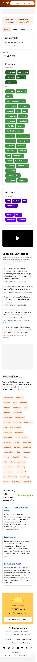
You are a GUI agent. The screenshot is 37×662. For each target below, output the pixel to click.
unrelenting (11, 82)
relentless (21, 77)
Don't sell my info (17, 652)
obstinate (21, 146)
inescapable (23, 72)
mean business (23, 136)
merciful (16, 201)
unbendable (8, 472)
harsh (25, 111)
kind (8, 201)
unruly (6, 482)
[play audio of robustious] (10, 613)
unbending (11, 170)
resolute (23, 151)
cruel (15, 403)
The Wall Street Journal (13, 292)
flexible (9, 215)
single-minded (21, 161)
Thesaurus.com (7, 3)
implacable (11, 72)
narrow (17, 442)
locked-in (10, 136)
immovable (11, 121)
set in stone (18, 156)
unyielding (22, 180)
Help (7, 643)
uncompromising (13, 175)
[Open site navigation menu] (3, 3)
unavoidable (8, 467)
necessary (11, 141)
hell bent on (11, 116)
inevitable (17, 422)
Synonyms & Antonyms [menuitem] (7, 29)
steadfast (16, 457)
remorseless (11, 151)
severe (9, 161)
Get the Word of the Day (17, 619)
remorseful (11, 220)
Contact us (26, 639)
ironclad (20, 126)
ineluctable (22, 121)
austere (7, 403)
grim (25, 407)
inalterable (8, 417)
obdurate (10, 146)
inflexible (10, 126)
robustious (18, 609)
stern (25, 457)
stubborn (10, 166)
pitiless (17, 447)
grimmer (7, 412)
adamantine (21, 91)
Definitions (27, 29)
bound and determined (15, 101)
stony (12, 462)
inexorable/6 (23, 22)
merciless (10, 77)
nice (24, 201)
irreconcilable (15, 427)
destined (23, 403)
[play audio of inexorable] (6, 42)
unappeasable (22, 166)
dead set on (23, 106)
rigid (8, 156)
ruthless (26, 452)
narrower (7, 442)
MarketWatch (10, 282)
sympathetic (11, 206)
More (15, 29)
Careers (17, 639)
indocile (7, 422)
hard (18, 111)
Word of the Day (18, 605)
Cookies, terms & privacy (21, 643)
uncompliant (21, 472)
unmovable (11, 180)
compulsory (11, 106)
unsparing (15, 482)
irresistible (8, 432)
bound (9, 96)
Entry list (8, 639)
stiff (5, 462)
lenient (18, 215)
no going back (23, 141)
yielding (21, 220)
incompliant (20, 417)
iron (5, 427)
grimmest (17, 407)
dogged (10, 111)
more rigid (8, 437)
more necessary (21, 437)
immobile (22, 116)
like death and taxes (14, 131)
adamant (10, 91)
